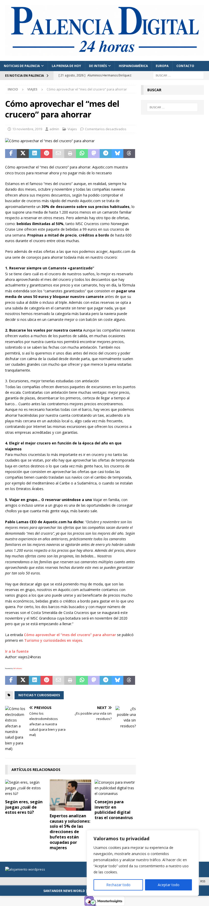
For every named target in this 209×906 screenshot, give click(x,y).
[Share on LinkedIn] (35, 153)
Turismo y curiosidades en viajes (53, 640)
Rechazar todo (118, 884)
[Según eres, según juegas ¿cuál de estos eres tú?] (26, 788)
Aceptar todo (168, 884)
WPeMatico (17, 668)
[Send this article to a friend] (58, 153)
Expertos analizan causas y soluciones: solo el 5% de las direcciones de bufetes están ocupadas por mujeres (70, 831)
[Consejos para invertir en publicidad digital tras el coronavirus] (115, 788)
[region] (143, 863)
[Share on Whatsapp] (82, 153)
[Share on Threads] (129, 153)
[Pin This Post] (46, 153)
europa (162, 66)
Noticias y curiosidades (39, 695)
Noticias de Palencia (22, 66)
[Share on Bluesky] (117, 153)
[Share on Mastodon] (94, 153)
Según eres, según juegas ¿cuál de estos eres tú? (24, 807)
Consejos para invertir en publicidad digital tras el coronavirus (114, 809)
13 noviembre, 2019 (27, 129)
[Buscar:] (178, 75)
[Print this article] (70, 153)
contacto (185, 66)
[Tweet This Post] (23, 153)
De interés (98, 66)
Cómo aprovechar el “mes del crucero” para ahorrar (70, 634)
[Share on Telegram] (105, 153)
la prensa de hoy (66, 66)
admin (54, 129)
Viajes (72, 129)
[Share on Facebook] (11, 153)
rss (202, 881)
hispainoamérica (133, 66)
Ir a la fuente (17, 651)
